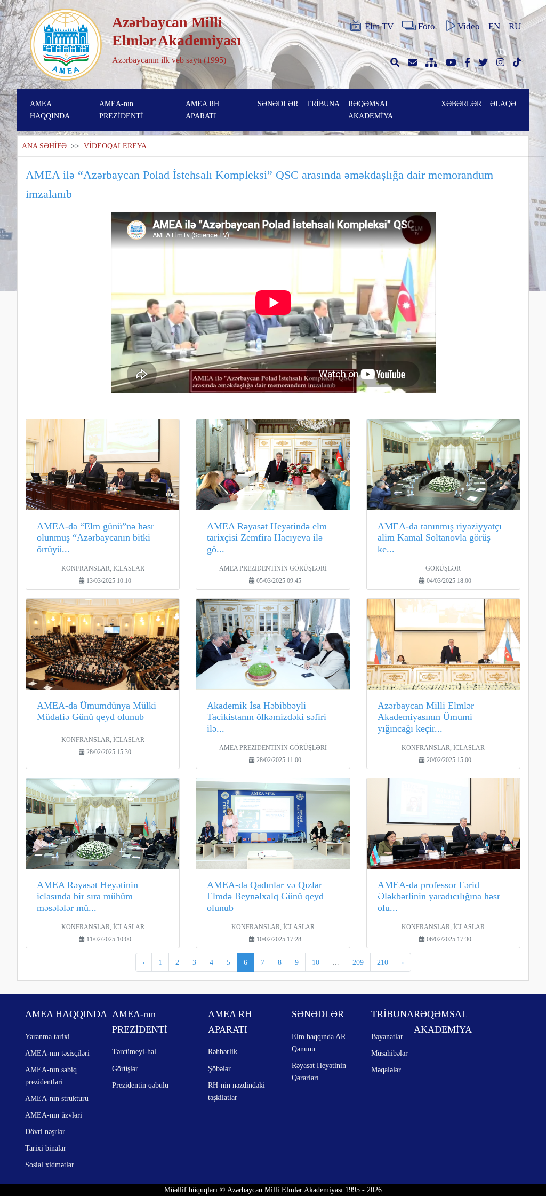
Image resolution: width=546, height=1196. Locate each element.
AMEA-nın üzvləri (53, 1115)
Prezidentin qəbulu (140, 1085)
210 (382, 962)
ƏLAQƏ (503, 103)
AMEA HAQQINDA (50, 109)
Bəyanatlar (387, 1036)
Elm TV (379, 26)
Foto (426, 26)
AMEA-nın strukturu (57, 1098)
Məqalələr (386, 1069)
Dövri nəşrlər (45, 1131)
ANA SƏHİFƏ (44, 146)
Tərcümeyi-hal (134, 1051)
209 (358, 962)
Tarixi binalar (45, 1148)
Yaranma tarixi (47, 1036)
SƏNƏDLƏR (278, 103)
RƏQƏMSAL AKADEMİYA (370, 109)
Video (468, 26)
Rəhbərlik (222, 1051)
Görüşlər (125, 1068)
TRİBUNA (323, 103)
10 (315, 962)
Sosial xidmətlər (49, 1164)
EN (494, 26)
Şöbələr (219, 1068)
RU (515, 26)
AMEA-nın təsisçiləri (57, 1053)
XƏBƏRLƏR (461, 103)
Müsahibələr (389, 1053)
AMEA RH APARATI (202, 109)
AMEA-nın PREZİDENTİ (121, 109)
